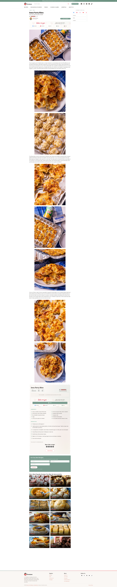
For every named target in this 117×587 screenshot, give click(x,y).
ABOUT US (71, 7)
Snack (31, 10)
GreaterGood (36, 585)
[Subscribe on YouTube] (83, 13)
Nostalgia (50, 579)
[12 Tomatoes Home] (28, 574)
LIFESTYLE (63, 7)
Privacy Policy (91, 585)
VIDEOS (46, 7)
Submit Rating (50, 450)
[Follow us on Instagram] (84, 4)
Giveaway (65, 578)
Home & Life (51, 578)
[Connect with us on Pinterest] (77, 13)
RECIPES (26, 7)
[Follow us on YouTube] (89, 4)
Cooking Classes (67, 579)
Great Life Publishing (30, 585)
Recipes (50, 575)
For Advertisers (66, 581)
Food (50, 576)
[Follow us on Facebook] (81, 4)
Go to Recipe (66, 18)
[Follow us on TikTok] (92, 4)
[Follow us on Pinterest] (86, 4)
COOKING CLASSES (54, 7)
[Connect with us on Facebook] (73, 13)
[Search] (68, 4)
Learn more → (63, 23)
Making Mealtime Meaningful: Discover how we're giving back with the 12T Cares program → (58, 0)
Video (34, 10)
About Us (65, 575)
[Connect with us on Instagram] (80, 13)
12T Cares (66, 576)
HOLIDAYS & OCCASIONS (36, 7)
